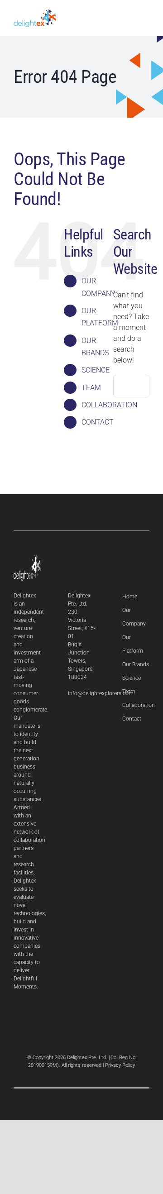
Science (131, 678)
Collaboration (138, 705)
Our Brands (135, 664)
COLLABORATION (109, 405)
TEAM (91, 387)
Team (128, 691)
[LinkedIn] (70, 717)
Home (129, 596)
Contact (131, 719)
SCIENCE (96, 370)
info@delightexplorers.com (101, 693)
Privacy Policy (120, 1065)
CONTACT (98, 422)
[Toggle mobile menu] (145, 17)
